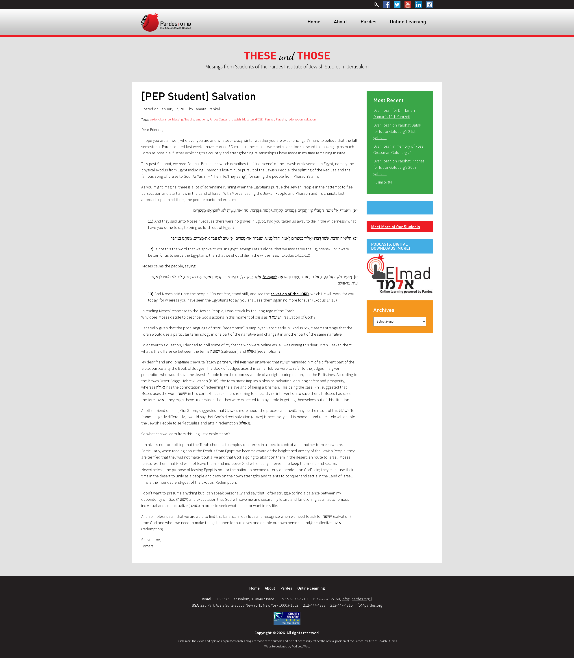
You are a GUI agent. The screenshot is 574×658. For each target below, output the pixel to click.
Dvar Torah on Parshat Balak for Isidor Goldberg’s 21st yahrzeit (397, 131)
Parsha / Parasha (275, 119)
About (340, 21)
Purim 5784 (382, 182)
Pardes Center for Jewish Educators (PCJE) (236, 119)
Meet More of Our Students (395, 226)
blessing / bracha (183, 119)
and (287, 56)
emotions (202, 119)
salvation (310, 119)
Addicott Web (300, 646)
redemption (295, 119)
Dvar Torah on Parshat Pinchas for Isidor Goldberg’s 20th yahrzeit (398, 167)
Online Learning (408, 21)
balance (165, 119)
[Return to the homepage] (166, 22)
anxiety (154, 119)
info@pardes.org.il (357, 598)
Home (313, 21)
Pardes (368, 21)
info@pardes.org (368, 605)
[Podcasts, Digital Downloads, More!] (400, 273)
